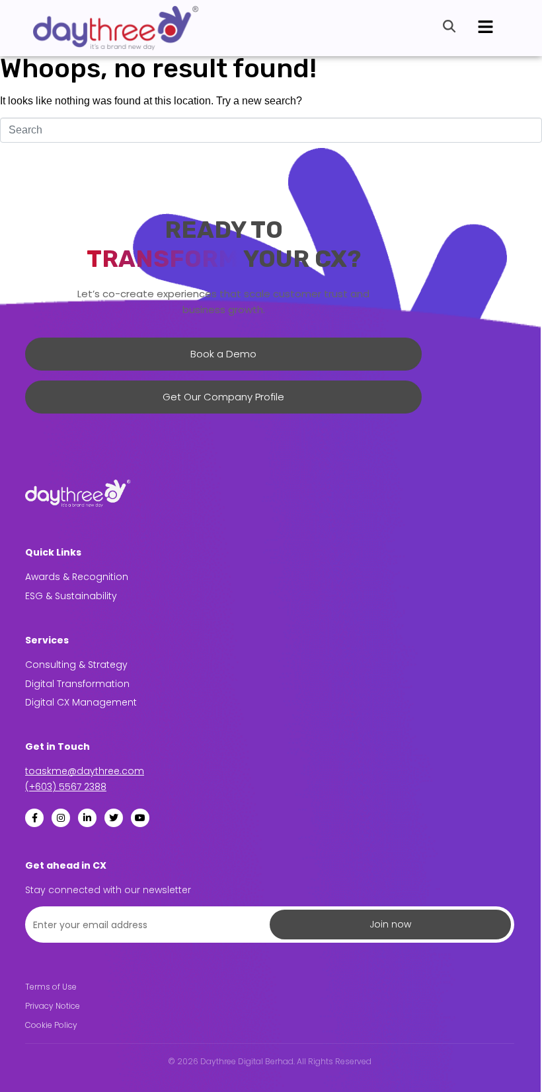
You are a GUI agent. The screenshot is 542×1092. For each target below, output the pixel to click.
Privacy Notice (52, 1006)
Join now (390, 924)
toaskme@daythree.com (84, 771)
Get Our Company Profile (223, 397)
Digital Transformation (77, 683)
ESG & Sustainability (71, 595)
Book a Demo (223, 354)
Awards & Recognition (76, 576)
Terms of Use (51, 987)
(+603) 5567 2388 (65, 787)
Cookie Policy (51, 1025)
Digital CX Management (81, 702)
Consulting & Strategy (76, 664)
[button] (485, 27)
